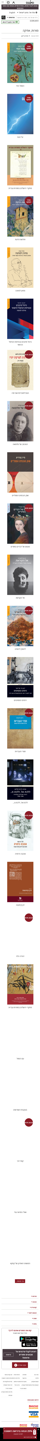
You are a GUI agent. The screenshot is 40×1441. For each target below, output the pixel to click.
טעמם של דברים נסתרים (20, 546)
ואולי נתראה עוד (20, 1212)
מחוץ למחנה (20, 290)
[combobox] (27, 17)
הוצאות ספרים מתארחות (32, 1385)
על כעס (20, 137)
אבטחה (10, 1395)
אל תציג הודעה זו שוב (29, 1437)
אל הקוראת (20, 597)
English (12, 12)
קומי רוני (20, 1161)
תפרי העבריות (20, 751)
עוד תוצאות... (20, 1281)
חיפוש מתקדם (34, 20)
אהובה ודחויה (20, 853)
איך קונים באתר (8, 1375)
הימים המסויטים (20, 700)
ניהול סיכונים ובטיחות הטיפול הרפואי (20, 343)
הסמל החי (20, 85)
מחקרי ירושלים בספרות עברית (20, 188)
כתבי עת (36, 1375)
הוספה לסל (20, 80)
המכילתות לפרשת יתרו (20, 393)
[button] (16, 36)
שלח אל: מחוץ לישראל (27, 12)
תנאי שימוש (17, 1381)
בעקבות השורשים (20, 1109)
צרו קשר (24, 1378)
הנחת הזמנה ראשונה (7, 1378)
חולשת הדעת (20, 239)
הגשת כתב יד (23, 1388)
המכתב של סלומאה (20, 444)
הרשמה (8, 1355)
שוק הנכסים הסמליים (20, 495)
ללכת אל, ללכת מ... (20, 802)
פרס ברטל (17, 1385)
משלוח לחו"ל (9, 1388)
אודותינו (24, 1375)
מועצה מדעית (23, 1381)
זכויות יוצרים (17, 1375)
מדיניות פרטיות (16, 1378)
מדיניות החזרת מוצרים (6, 1392)
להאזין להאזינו (20, 649)
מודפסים (11, 17)
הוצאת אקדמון (35, 1381)
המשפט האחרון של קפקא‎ (20, 1263)
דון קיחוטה (20, 905)
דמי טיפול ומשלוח (7, 1385)
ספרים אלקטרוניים (7, 1381)
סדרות (37, 1378)
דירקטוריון (24, 1385)
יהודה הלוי (20, 956)
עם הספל (20, 1058)
